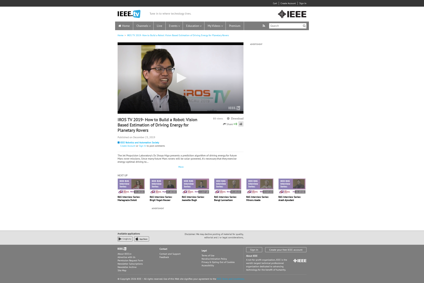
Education (192, 26)
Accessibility (208, 265)
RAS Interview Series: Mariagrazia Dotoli (129, 198)
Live (159, 26)
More (180, 166)
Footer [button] (121, 248)
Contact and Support (170, 253)
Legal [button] (204, 250)
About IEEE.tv (125, 253)
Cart (275, 3)
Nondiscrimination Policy (214, 258)
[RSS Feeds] (264, 26)
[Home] (129, 14)
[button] (180, 78)
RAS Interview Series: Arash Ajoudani (289, 198)
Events (173, 26)
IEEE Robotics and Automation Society (139, 142)
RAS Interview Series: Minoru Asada (257, 198)
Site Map (122, 270)
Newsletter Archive (127, 267)
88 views (218, 118)
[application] (180, 78)
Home (126, 26)
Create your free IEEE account (285, 249)
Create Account (288, 3)
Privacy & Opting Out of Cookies (218, 262)
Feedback (164, 257)
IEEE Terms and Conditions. (231, 278)
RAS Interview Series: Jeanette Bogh (193, 198)
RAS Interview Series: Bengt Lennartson (225, 198)
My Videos (214, 26)
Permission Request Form (130, 260)
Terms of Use (208, 255)
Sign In (302, 3)
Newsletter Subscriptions (130, 263)
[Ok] (304, 25)
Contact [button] (163, 248)
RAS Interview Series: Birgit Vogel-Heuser (161, 198)
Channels (142, 26)
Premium (234, 26)
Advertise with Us (126, 257)
